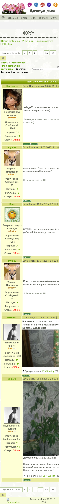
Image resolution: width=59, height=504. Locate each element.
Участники (28, 41)
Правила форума (44, 41)
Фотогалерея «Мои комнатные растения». (13, 65)
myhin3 (12, 147)
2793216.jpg (48, 371)
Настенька (12, 86)
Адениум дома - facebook (49, 5)
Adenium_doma (30, 5)
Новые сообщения (10, 41)
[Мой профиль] (3, 18)
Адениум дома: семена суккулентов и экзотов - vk (36, 5)
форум (54, 17)
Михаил (11, 317)
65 (46, 52)
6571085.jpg (49, 475)
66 (53, 52)
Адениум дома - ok (55, 5)
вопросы (43, 17)
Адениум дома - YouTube (42, 5)
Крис (12, 204)
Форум (4, 62)
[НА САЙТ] (21, 11)
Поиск (3, 43)
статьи (24, 17)
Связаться (13, 17)
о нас (33, 17)
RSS (10, 43)
